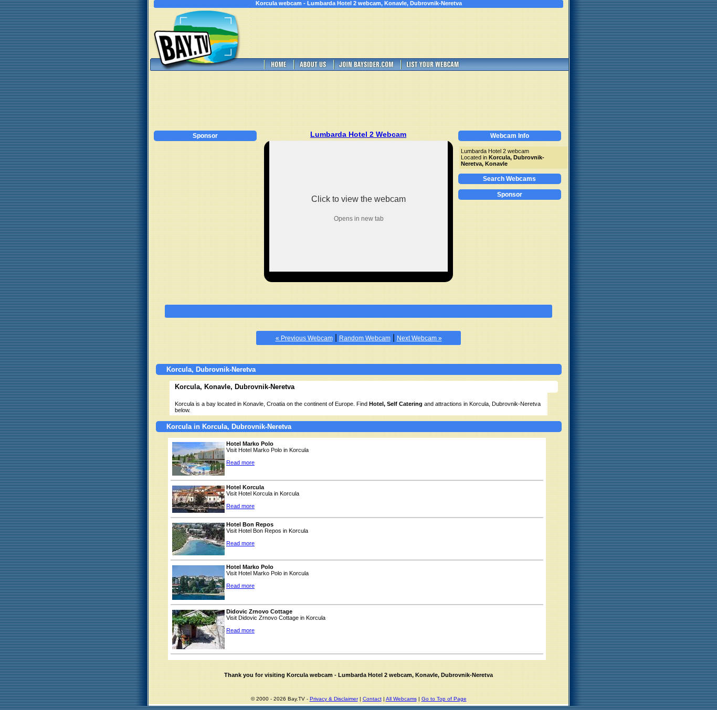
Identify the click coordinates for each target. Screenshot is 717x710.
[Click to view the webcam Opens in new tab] (358, 268)
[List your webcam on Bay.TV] (432, 67)
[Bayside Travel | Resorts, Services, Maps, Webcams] (365, 67)
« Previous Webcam (304, 338)
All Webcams (401, 699)
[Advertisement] (416, 33)
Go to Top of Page (444, 699)
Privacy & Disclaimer (334, 699)
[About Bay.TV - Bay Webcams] (312, 67)
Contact (372, 699)
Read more (240, 462)
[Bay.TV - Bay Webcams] (277, 67)
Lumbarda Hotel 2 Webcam (358, 134)
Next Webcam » (419, 338)
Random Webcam (365, 338)
